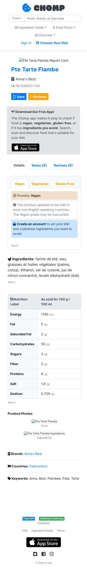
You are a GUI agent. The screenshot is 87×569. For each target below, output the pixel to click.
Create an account (31, 224)
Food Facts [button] (64, 27)
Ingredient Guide (42, 530)
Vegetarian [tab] (40, 184)
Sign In (26, 43)
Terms (61, 530)
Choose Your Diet (53, 43)
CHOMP (49, 8)
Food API (28, 518)
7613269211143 (27, 86)
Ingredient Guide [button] (31, 27)
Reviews (40, 97)
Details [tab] (19, 165)
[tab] (39, 165)
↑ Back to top (43, 562)
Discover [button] (45, 35)
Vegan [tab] (20, 184)
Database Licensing (52, 518)
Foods (16, 18)
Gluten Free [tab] (65, 184)
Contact (44, 523)
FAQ (25, 530)
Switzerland (38, 466)
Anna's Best (25, 79)
